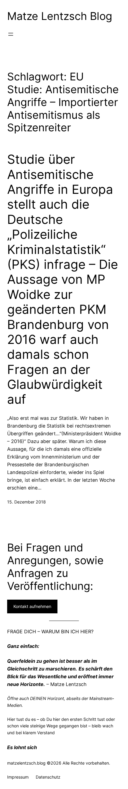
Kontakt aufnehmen (32, 606)
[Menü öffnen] (10, 34)
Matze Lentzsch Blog (59, 16)
